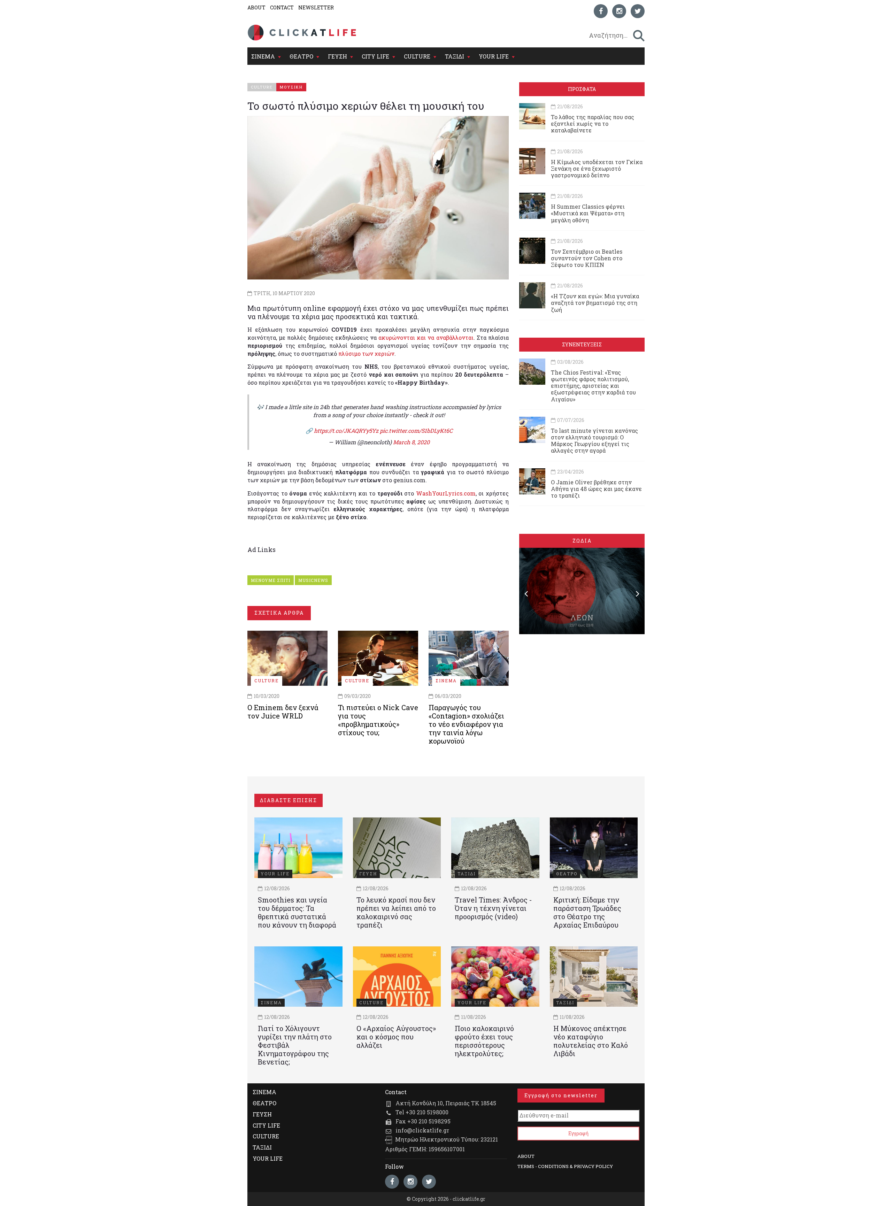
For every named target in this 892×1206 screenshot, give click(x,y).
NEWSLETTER (316, 7)
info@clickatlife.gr (422, 1130)
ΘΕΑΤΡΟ (301, 56)
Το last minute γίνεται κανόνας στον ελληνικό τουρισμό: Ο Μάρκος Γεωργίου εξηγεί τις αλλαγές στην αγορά (594, 440)
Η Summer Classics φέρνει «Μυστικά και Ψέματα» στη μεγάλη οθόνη (588, 213)
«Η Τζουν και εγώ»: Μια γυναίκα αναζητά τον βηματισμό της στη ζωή (595, 302)
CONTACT (282, 7)
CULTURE (417, 56)
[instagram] (619, 11)
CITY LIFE (375, 56)
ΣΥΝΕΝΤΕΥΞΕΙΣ (582, 344)
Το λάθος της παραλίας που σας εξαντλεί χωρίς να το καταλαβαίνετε (592, 123)
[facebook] (601, 11)
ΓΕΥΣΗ (337, 56)
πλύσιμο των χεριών (366, 353)
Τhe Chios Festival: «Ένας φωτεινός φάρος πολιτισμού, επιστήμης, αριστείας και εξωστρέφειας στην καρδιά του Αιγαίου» (593, 386)
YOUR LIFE (494, 56)
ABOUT (256, 7)
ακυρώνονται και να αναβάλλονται (426, 337)
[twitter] (638, 11)
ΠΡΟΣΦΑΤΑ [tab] (582, 89)
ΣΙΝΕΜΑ (263, 56)
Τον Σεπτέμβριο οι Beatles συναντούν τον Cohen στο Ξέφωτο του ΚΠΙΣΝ (586, 258)
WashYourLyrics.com (446, 493)
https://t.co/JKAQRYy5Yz (346, 430)
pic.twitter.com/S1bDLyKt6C (416, 430)
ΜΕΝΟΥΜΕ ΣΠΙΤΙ (270, 580)
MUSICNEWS (313, 580)
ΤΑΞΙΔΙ (454, 56)
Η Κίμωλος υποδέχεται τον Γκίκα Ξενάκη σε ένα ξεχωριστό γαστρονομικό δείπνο (597, 168)
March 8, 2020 (411, 442)
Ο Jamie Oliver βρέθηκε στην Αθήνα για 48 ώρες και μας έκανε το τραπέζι (596, 488)
